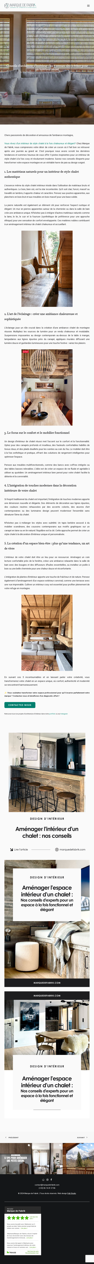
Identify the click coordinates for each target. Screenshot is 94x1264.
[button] (88, 5)
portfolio (52, 714)
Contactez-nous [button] (19, 705)
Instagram (64, 714)
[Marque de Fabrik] (20, 5)
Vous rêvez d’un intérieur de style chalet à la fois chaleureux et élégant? (40, 143)
